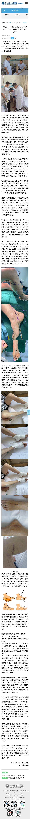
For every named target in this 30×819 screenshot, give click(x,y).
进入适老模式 (28, 412)
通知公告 (17, 14)
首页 (13, 22)
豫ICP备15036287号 (15, 799)
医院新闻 (7, 14)
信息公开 (18, 22)
